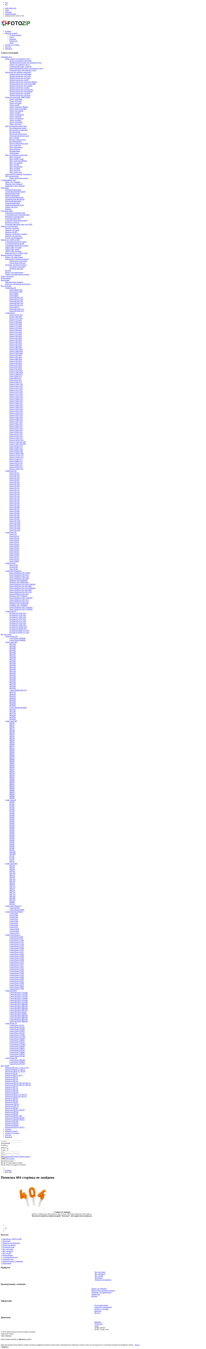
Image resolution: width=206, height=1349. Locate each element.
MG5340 (12, 677)
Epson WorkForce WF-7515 (19, 600)
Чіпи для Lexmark (15, 163)
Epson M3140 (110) (16, 305)
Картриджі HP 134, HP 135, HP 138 (18, 1085)
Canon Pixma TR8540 (17, 1062)
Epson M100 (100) (15, 290)
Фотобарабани (14, 151)
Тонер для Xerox (15, 124)
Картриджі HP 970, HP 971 (15, 1127)
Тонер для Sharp (15, 120)
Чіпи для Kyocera (15, 172)
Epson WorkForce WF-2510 (19, 575)
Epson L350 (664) (15, 340)
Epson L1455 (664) (16, 371)
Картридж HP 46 (11, 1073)
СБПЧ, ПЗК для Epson (13, 251)
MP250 (11, 742)
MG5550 (12, 684)
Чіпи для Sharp (14, 168)
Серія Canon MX (11, 863)
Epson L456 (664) (15, 357)
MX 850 (12, 896)
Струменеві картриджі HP (14, 244)
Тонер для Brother (15, 99)
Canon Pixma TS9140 (17, 1056)
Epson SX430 (14, 550)
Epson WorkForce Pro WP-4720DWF (22, 584)
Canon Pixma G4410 (16, 981)
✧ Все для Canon (7, 1249)
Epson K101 (13, 565)
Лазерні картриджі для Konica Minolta (23, 82)
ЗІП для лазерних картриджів (16, 126)
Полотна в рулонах (12, 222)
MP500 (11, 767)
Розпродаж (13, 41)
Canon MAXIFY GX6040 (18, 998)
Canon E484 (13, 925)
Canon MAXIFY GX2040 (18, 992)
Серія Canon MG (11, 642)
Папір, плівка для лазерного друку (17, 59)
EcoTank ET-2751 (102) (17, 621)
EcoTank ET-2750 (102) (17, 623)
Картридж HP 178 (11, 1089)
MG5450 (12, 681)
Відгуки (8, 47)
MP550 (11, 777)
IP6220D (12, 854)
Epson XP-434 (14, 502)
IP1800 (11, 813)
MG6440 (12, 702)
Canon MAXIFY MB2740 (18, 1010)
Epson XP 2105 (14, 523)
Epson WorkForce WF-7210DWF (21, 598)
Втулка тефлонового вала (18, 143)
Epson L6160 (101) (16, 438)
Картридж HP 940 (11, 1121)
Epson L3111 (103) (16, 390)
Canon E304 (13, 915)
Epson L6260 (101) (16, 432)
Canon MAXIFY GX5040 (18, 1002)
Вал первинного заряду (18, 128)
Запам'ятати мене (7, 1161)
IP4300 (11, 837)
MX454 (12, 885)
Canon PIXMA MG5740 (18, 690)
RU (6, 4)
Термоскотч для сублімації (14, 186)
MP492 (11, 765)
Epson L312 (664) (15, 332)
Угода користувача (101, 1305)
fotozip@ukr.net (10, 14)
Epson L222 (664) (15, 328)
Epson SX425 (14, 548)
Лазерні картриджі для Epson (20, 78)
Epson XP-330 (14, 498)
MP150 (11, 725)
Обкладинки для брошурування (16, 259)
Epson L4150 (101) (16, 315)
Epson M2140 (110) (16, 303)
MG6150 (12, 696)
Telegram (8, 12)
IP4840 (11, 844)
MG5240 (12, 675)
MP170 (11, 729)
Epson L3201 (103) (16, 411)
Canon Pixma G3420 (16, 971)
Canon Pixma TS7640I (17, 1044)
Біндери (8, 270)
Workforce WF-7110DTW (18, 596)
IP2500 (11, 821)
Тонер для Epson (15, 103)
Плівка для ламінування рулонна (17, 274)
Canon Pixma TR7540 (17, 1064)
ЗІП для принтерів (12, 176)
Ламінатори (95, 1294)
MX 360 (12, 873)
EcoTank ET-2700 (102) (17, 625)
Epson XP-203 (14, 478)
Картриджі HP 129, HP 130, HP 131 (18, 1083)
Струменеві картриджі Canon (16, 242)
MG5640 (12, 686)
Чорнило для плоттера (13, 236)
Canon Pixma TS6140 (17, 1043)
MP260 (11, 744)
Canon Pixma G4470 (16, 985)
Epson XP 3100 (14, 525)
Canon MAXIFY (11, 991)
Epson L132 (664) (15, 326)
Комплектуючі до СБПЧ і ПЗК (16, 253)
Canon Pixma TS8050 (17, 1048)
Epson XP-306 (14, 486)
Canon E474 (13, 923)
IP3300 (11, 829)
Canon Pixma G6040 (16, 987)
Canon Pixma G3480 (16, 977)
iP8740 (11, 862)
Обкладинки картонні (17, 263)
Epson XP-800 (14, 517)
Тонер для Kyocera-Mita (18, 109)
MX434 (12, 883)
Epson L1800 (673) (16, 374)
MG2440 (12, 648)
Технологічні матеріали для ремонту (18, 174)
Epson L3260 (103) (16, 407)
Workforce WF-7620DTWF (19, 604)
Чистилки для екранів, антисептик (17, 284)
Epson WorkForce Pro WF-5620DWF (22, 588)
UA (6, 3)
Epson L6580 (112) (16, 465)
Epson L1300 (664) (16, 373)
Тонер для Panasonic (16, 115)
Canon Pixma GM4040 (17, 640)
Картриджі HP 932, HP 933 (15, 1110)
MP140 (11, 723)
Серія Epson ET (10, 611)
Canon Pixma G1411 (16, 942)
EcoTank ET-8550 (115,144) (19, 632)
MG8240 (12, 719)
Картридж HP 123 (11, 1081)
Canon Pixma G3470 (16, 975)
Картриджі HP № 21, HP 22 (15, 1069)
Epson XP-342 (14, 505)
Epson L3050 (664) (16, 353)
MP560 (11, 779)
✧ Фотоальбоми (7, 1255)
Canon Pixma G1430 (16, 946)
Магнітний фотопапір (13, 201)
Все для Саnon (100, 1272)
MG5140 (12, 671)
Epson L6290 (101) (16, 430)
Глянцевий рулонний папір (15, 213)
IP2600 (11, 823)
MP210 (11, 734)
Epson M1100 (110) (16, 297)
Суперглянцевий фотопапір (15, 192)
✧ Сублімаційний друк (9, 1257)
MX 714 (12, 894)
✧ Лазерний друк (7, 1259)
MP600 (11, 781)
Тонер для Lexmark (16, 111)
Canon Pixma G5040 (16, 983)
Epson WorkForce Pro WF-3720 (20, 592)
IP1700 (11, 811)
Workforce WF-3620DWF (18, 580)
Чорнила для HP (11, 232)
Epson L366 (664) (15, 342)
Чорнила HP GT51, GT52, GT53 (16, 1068)
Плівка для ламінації (98, 1289)
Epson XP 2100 (14, 521)
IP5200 (11, 848)
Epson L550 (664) (15, 363)
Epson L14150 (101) (16, 440)
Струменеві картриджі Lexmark (16, 245)
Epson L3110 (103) (16, 388)
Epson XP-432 (14, 503)
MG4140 (12, 667)
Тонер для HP (14, 105)
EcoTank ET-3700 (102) (17, 617)
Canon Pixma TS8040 (17, 1046)
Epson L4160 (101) (16, 424)
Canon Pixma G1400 (16, 940)
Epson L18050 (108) (16, 453)
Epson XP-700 (14, 515)
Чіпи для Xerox (14, 170)
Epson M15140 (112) (16, 309)
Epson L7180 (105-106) (17, 444)
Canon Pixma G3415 (16, 967)
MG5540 (12, 682)
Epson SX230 (14, 540)
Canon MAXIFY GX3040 (18, 1000)
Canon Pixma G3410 (16, 964)
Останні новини (15, 35)
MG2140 (12, 644)
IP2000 (11, 817)
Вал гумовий (14, 138)
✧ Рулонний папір (7, 1247)
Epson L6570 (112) (16, 463)
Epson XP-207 (14, 480)
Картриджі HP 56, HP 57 (14, 1075)
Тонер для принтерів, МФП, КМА (17, 97)
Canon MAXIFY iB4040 (18, 1014)
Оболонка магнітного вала (19, 136)
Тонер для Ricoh (15, 116)
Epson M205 (13, 295)
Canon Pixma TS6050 (17, 1041)
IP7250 (11, 860)
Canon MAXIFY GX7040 (18, 996)
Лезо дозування (15, 145)
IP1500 (11, 808)
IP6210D (12, 852)
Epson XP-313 (14, 488)
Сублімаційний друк (8, 180)
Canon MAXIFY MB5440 (18, 1016)
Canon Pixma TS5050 (17, 1031)
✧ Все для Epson (7, 1251)
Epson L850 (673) (15, 382)
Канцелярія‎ (5, 280)
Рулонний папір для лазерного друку (22, 70)
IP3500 (11, 831)
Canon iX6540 (14, 908)
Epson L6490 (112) (16, 461)
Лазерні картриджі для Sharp (19, 93)
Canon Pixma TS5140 (17, 1033)
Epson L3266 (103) (16, 405)
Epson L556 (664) (15, 361)
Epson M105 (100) (15, 292)
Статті (11, 37)
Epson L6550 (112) (16, 467)
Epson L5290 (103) (16, 401)
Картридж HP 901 (11, 1108)
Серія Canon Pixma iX (13, 906)
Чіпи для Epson (14, 157)
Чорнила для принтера (103, 1280)
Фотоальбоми (6, 278)
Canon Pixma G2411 (16, 952)
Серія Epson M (10, 288)
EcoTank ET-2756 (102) (17, 619)
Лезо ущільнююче (16, 147)
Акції (11, 43)
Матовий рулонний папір (14, 217)
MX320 (12, 865)
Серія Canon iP (10, 800)
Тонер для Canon (15, 101)
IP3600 (11, 833)
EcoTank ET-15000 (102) (18, 627)
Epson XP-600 (14, 511)
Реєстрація (10, 1158)
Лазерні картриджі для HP (19, 80)
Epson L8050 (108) (16, 450)
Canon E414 (13, 919)
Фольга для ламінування (14, 272)
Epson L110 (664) (15, 321)
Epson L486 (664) (15, 359)
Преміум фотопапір (12, 195)
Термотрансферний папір (14, 205)
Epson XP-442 (14, 500)
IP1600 (11, 810)
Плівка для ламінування (14, 257)
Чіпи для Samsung (15, 167)
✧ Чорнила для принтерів (10, 1243)
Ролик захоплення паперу (18, 178)
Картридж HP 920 (11, 1114)
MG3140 (12, 659)
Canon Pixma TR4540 (17, 1060)
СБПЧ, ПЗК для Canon (13, 247)
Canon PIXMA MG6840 (18, 708)
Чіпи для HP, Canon (16, 159)
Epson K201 (13, 567)
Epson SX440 (14, 553)
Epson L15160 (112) (16, 457)
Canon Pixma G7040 (16, 989)
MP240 (11, 740)
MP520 (11, 771)
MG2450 (12, 650)
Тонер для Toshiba (16, 122)
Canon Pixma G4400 (16, 979)
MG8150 (12, 717)
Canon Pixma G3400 (16, 960)
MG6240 (12, 698)
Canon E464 (13, 921)
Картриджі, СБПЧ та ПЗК (10, 240)
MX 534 (12, 892)
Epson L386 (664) (15, 347)
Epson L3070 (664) (16, 349)
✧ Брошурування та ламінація (12, 1261)
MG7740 (12, 713)
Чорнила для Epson (12, 228)
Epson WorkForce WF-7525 (19, 602)
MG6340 (12, 700)
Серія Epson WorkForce (13, 571)
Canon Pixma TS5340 (17, 1035)
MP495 (11, 763)
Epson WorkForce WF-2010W (19, 573)
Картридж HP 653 (11, 1100)
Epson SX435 (14, 552)
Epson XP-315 (14, 490)
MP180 (11, 731)
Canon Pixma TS (11, 1023)
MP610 (11, 783)
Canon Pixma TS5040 (17, 1029)
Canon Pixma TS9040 (17, 1052)
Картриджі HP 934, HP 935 (15, 1118)
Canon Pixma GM (11, 636)
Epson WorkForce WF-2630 (19, 579)
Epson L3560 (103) (16, 403)
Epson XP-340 (14, 494)
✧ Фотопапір (6, 1241)
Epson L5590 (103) (16, 399)
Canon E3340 (14, 929)
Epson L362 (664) (15, 338)
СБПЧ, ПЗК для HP (12, 249)
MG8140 (12, 715)
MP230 (11, 738)
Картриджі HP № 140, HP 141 (16, 1096)
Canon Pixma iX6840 (16, 910)
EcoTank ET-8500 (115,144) (19, 631)
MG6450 (12, 704)
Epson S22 (13, 534)
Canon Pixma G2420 (16, 954)
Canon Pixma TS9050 (17, 1054)
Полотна (8, 209)
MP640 (11, 788)
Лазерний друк (6, 57)
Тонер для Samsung (16, 118)
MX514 (12, 888)
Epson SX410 (14, 544)
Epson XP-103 (14, 476)
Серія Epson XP (11, 471)
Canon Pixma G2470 (16, 962)
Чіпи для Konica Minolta (18, 161)
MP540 (11, 775)
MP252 (11, 748)
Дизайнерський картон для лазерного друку (25, 63)
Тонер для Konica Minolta (18, 107)
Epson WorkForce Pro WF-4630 (20, 590)
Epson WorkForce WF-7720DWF (21, 607)
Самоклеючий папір (12, 203)
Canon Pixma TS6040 (17, 1039)
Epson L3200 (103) (16, 419)
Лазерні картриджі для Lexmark (20, 86)
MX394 (12, 877)
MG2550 (12, 654)
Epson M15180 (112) (16, 311)
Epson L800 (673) (15, 376)
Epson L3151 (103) (16, 394)
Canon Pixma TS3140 (17, 1027)
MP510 (11, 769)
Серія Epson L (10, 313)
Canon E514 (13, 927)
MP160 (11, 727)
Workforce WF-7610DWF (18, 605)
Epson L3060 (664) (16, 351)
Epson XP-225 (14, 482)
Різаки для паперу (7, 276)
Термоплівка (14, 153)
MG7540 (12, 711)
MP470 (11, 758)
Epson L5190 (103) (16, 421)
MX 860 (12, 898)
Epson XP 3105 (14, 527)
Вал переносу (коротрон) (18, 130)
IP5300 (11, 850)
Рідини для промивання (14, 238)
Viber (7, 10)
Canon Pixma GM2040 (17, 638)
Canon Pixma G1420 (16, 944)
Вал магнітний (14, 132)
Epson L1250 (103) (16, 413)
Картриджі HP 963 (12, 1125)
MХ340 (12, 869)
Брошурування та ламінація (11, 255)
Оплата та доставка (12, 45)
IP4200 (11, 835)
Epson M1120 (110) (16, 299)
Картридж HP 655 (11, 1102)
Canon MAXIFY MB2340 (18, 1008)
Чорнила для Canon (12, 230)
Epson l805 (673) (15, 378)
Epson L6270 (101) (16, 428)
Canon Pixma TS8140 (17, 1050)
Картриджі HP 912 (12, 1112)
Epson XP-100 (14, 475)
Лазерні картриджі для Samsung (21, 91)
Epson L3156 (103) (16, 396)
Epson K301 (13, 569)
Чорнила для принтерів (9, 226)
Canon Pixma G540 (16, 939)
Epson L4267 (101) (16, 423)
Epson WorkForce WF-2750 (19, 577)
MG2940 (12, 657)
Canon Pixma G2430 (16, 958)
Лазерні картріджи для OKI (19, 88)
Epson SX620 (14, 561)
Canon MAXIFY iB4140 (18, 1012)
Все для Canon (6, 634)
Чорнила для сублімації (13, 184)
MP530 (11, 773)
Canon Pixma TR (11, 1058)
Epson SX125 (14, 536)
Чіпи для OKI (14, 165)
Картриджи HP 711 (12, 1106)
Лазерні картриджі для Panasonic (21, 89)
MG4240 (12, 669)
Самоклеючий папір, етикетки (20, 66)
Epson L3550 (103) (16, 415)
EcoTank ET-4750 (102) (17, 613)
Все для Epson (6, 286)
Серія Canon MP (11, 721)
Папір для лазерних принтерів (20, 61)
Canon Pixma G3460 (16, 973)
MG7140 (12, 709)
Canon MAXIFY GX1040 (18, 994)
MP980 (11, 796)
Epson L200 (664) (15, 322)
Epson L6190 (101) (16, 436)
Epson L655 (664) (15, 369)
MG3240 (12, 661)
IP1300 (11, 806)
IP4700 (11, 842)
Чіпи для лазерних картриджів (16, 155)
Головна (8, 31)
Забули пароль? (24, 1156)
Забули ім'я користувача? (10, 1156)
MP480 (11, 759)
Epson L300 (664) (15, 330)
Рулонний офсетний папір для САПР (18, 224)
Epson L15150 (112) (16, 455)
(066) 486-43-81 (10, 8)
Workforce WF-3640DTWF (19, 582)
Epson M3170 (14, 307)
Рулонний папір (7, 211)
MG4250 (12, 673)
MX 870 (12, 900)
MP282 (11, 752)
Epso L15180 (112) (16, 459)
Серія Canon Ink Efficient (14, 912)
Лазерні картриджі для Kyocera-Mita (22, 84)
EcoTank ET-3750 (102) (17, 615)
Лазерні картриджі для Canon (20, 76)
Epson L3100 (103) (16, 384)
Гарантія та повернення (103, 1307)
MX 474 (12, 887)
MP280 (11, 750)
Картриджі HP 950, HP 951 (15, 1120)
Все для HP (5, 1066)
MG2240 (12, 646)
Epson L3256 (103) (16, 417)
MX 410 (12, 879)
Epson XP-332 (14, 492)
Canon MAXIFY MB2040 (18, 1004)
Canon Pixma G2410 (16, 950)
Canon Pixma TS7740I (17, 1037)
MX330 (12, 867)
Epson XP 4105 (14, 530)
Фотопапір (5, 188)
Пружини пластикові (17, 267)
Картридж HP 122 (11, 1079)
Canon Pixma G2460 (16, 956)
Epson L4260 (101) (16, 426)
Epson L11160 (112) (16, 469)
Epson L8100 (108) (16, 451)
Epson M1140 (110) (16, 301)
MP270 (11, 746)
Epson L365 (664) (15, 344)
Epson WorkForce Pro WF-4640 (20, 586)
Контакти (8, 49)
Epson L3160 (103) (16, 398)
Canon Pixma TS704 (16, 1025)
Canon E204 (13, 914)
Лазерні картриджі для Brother (20, 74)
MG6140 (12, 694)
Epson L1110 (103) (16, 319)
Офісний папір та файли (14, 282)
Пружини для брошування (101, 1292)
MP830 (11, 794)
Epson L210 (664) (15, 324)
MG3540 (12, 663)
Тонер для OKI (14, 113)
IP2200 (11, 819)
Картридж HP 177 (11, 1087)
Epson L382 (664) (15, 346)
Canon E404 (13, 917)
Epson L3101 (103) (16, 386)
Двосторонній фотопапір (14, 197)
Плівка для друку (11, 207)
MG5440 (12, 679)
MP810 (11, 792)
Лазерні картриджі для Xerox (20, 95)
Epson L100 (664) (15, 317)
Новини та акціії (11, 33)
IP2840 (11, 827)
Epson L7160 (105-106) (17, 442)
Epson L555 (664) (15, 365)
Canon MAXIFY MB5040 (18, 1021)
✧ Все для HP (6, 1253)
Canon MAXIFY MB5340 (18, 1017)
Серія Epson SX (11, 532)
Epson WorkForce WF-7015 (19, 594)
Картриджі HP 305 (12, 1093)
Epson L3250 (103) (16, 409)
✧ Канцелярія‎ (6, 1263)
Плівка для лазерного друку (19, 64)
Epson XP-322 (14, 496)
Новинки (12, 39)
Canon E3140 (14, 933)
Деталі (137, 1345)
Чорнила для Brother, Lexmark (16, 234)
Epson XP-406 (14, 507)
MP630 (11, 786)
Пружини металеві (16, 269)
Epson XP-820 (14, 519)
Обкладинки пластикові (18, 261)
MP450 (11, 754)
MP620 (11, 785)
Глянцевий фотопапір (13, 190)
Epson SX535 (14, 559)
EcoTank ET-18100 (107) (18, 629)
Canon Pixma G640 (16, 937)
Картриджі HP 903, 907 (13, 1116)
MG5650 (12, 688)
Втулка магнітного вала (18, 134)
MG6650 (12, 706)
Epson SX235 (14, 542)
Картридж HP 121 (11, 1077)
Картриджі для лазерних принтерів (18, 72)
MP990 (11, 798)
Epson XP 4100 (14, 528)
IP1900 (11, 815)
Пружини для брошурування (15, 265)
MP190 (11, 733)
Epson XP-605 (14, 513)
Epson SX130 (14, 538)
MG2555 (12, 656)
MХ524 (12, 890)
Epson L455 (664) (15, 355)
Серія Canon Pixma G (12, 935)
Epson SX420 (14, 546)
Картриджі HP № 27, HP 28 (15, 1071)
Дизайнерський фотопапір (14, 199)
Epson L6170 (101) (16, 434)
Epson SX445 (14, 555)
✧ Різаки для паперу (8, 1245)
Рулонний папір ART (13, 218)
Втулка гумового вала (17, 140)
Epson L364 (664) (15, 336)
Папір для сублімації (12, 182)
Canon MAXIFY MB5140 (18, 1019)
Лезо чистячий (14, 149)
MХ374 (12, 875)
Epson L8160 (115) (16, 446)
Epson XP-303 (14, 484)
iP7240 (11, 856)
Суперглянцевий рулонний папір (17, 215)
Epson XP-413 (14, 509)
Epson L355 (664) (15, 334)
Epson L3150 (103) (16, 392)
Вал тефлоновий (15, 141)
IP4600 (11, 840)
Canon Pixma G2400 (16, 948)
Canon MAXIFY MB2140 (18, 1006)
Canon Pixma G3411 (16, 966)
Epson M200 (13, 294)
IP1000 (11, 802)
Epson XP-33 (14, 473)
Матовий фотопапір (12, 193)
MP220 (11, 736)
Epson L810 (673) (15, 380)
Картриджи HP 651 (12, 1104)
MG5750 (12, 692)
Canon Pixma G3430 (16, 969)
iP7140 (11, 858)
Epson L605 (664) (15, 367)
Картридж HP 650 (11, 1091)
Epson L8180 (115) (16, 448)
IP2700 (11, 825)
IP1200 (11, 804)
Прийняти (5, 1347)
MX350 (12, 871)
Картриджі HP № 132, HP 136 (16, 1095)
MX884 (12, 902)
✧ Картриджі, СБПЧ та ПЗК (11, 1239)
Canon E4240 (14, 931)
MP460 (11, 756)
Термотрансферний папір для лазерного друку (26, 68)
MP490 (11, 761)
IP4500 (11, 838)
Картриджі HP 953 (12, 1123)
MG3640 (12, 665)
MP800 (11, 790)
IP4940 (11, 846)
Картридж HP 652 (11, 1098)
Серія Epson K (10, 563)
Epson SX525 (14, 557)
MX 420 (12, 881)
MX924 (12, 904)
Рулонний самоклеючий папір (16, 220)
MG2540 (12, 652)
